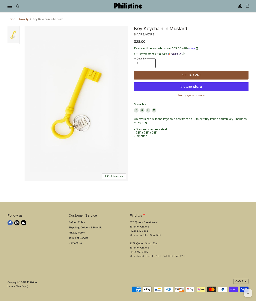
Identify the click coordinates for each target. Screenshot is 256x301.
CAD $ (239, 281)
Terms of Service (78, 237)
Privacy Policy (77, 232)
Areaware (146, 34)
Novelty (23, 19)
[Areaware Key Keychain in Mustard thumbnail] (13, 35)
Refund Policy (77, 222)
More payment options (191, 95)
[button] (191, 54)
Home (11, 19)
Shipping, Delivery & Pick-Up (85, 227)
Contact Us (75, 242)
